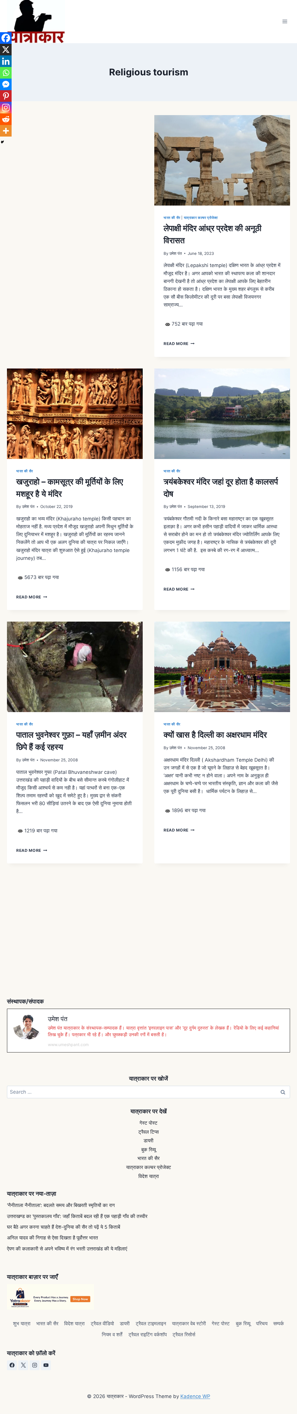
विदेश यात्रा (148, 1176)
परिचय (261, 1323)
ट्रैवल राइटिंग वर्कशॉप (147, 1334)
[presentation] (222, 160)
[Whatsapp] (6, 73)
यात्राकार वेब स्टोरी (189, 1323)
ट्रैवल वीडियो (102, 1323)
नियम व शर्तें (112, 1334)
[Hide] (2, 142)
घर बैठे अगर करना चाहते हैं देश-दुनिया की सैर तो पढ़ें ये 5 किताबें (63, 1227)
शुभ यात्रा (21, 1323)
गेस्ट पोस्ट (148, 1123)
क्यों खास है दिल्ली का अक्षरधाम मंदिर (215, 735)
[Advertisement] (75, 185)
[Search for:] (148, 1092)
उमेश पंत (175, 253)
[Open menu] (284, 21)
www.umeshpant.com (68, 1044)
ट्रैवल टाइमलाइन (151, 1323)
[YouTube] (46, 1365)
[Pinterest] (6, 96)
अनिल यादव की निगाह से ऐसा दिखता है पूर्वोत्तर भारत (52, 1238)
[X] (6, 49)
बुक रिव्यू (148, 1149)
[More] (6, 131)
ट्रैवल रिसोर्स (184, 1334)
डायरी (148, 1140)
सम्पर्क (278, 1323)
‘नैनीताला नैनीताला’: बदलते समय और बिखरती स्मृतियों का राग (61, 1205)
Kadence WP (195, 1396)
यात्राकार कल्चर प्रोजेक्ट (201, 217)
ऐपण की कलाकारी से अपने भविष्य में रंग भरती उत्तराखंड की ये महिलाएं (67, 1249)
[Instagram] (6, 107)
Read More (179, 343)
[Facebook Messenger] (6, 84)
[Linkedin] (6, 61)
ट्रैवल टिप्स (148, 1132)
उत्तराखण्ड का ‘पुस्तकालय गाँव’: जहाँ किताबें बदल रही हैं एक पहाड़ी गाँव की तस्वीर (77, 1216)
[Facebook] (6, 38)
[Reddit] (6, 119)
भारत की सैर (172, 217)
